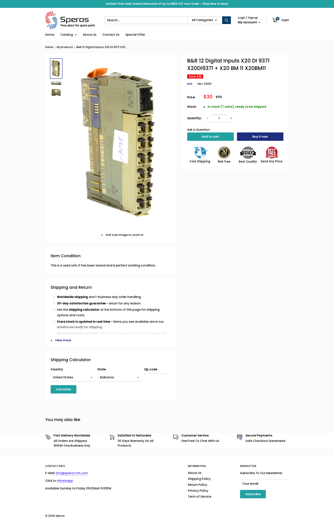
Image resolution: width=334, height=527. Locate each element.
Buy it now (260, 137)
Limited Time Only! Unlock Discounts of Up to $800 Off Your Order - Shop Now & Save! (167, 4)
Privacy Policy (198, 491)
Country (57, 369)
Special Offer (135, 35)
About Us (89, 35)
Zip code (150, 369)
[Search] (226, 20)
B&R (189, 84)
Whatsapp (65, 481)
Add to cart (210, 137)
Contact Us (110, 35)
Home (49, 35)
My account (248, 22)
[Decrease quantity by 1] (207, 118)
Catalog (66, 35)
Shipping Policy (199, 479)
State (101, 369)
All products (65, 47)
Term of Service (199, 496)
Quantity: (194, 118)
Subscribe (253, 494)
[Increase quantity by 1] (231, 118)
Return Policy (197, 485)
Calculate (63, 389)
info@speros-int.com (72, 473)
